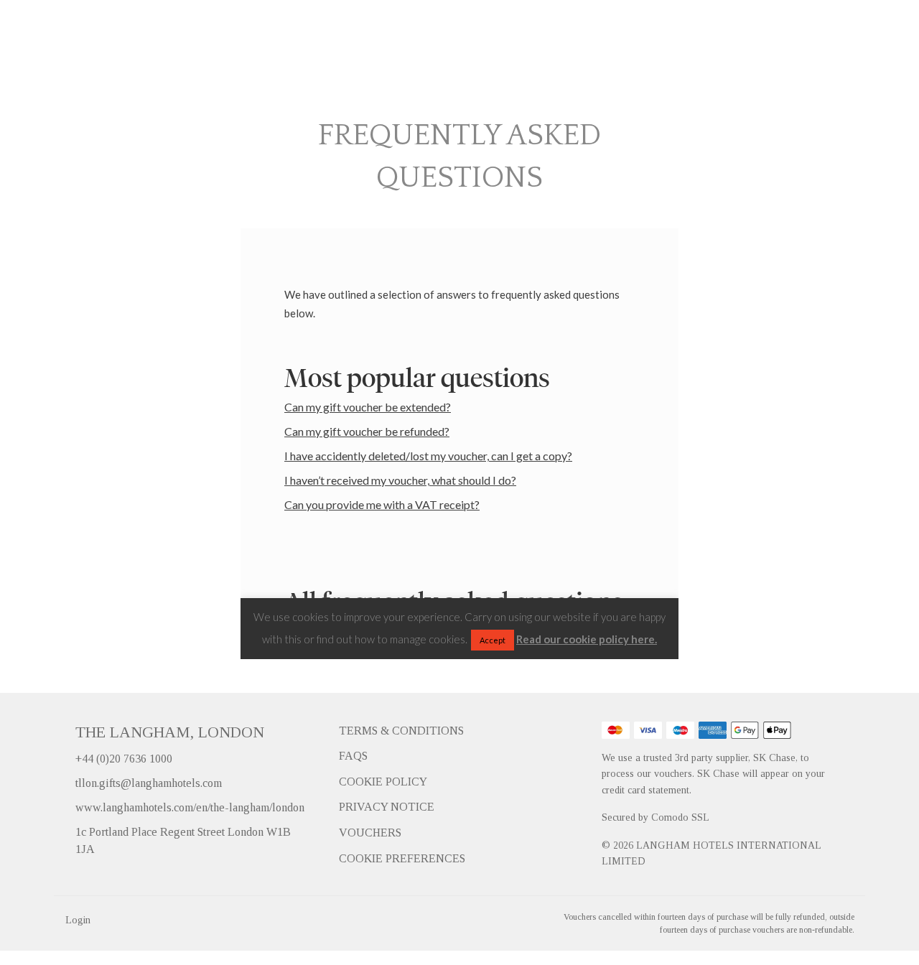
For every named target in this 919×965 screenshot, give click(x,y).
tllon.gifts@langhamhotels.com (148, 783)
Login (77, 920)
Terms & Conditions (401, 730)
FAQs (353, 756)
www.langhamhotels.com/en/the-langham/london (189, 807)
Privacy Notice (386, 807)
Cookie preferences (402, 858)
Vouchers (370, 832)
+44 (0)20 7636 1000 (123, 758)
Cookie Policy (383, 781)
